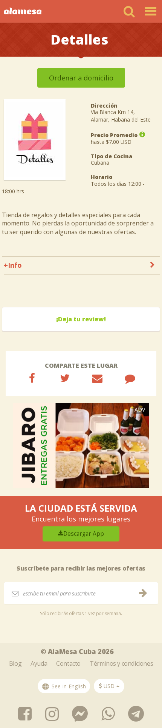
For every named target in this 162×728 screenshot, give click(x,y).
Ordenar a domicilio (81, 77)
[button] (109, 686)
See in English (68, 686)
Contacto (68, 663)
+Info (13, 265)
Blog (15, 663)
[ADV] (81, 445)
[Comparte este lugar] (32, 378)
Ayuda (39, 663)
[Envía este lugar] (97, 378)
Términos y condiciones (121, 663)
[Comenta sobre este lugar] (130, 378)
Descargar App (83, 534)
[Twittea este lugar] (65, 378)
